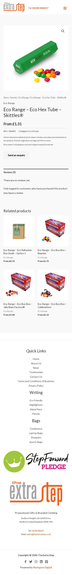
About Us (36, 363)
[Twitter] (30, 561)
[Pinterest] (46, 561)
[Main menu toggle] (65, 8)
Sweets (13, 97)
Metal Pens (36, 409)
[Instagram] (36, 561)
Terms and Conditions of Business (36, 381)
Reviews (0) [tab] (9, 172)
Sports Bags (36, 441)
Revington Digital (42, 567)
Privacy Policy (36, 385)
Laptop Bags (36, 433)
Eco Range (24, 97)
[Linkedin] (41, 561)
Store (6, 97)
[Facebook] (25, 561)
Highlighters (36, 404)
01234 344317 (38, 531)
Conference (36, 428)
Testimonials (36, 372)
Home (36, 358)
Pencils (36, 413)
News (36, 367)
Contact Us (36, 376)
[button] (63, 31)
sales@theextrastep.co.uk (39, 534)
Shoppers (36, 437)
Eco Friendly (36, 400)
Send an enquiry (16, 155)
